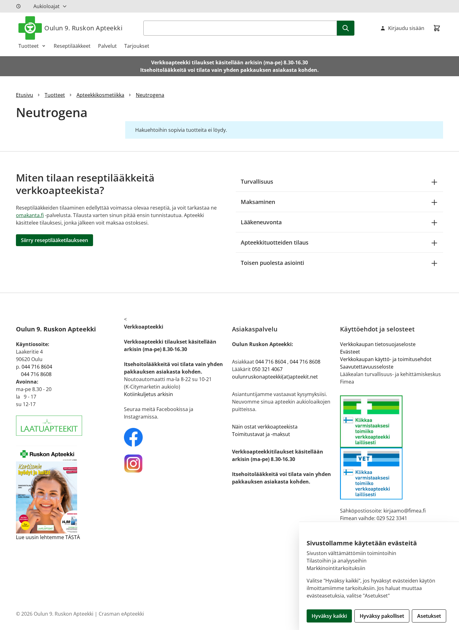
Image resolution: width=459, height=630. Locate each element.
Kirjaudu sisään (406, 28)
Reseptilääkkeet (72, 45)
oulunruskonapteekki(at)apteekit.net (275, 376)
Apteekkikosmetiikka (100, 95)
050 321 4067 (267, 369)
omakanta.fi (30, 215)
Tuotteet (28, 45)
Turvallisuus (257, 181)
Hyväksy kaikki (329, 616)
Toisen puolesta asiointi (272, 262)
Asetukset (429, 616)
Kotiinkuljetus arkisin (148, 394)
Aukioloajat (46, 6)
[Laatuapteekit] (67, 425)
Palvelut (107, 45)
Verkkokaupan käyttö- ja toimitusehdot (386, 359)
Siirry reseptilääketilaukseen (54, 240)
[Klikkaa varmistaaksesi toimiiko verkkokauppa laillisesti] (391, 447)
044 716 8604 (37, 366)
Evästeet (350, 351)
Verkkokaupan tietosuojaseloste (378, 344)
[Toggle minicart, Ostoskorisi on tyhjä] (437, 28)
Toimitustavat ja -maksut (261, 434)
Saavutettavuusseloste (366, 366)
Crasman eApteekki (121, 613)
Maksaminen (258, 202)
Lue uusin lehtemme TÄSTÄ (48, 537)
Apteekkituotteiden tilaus (274, 242)
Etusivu (24, 95)
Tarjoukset (136, 45)
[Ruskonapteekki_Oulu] (175, 437)
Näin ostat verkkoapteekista (265, 426)
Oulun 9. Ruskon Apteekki (83, 28)
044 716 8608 (36, 374)
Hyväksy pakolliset (382, 616)
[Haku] (345, 28)
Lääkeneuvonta (261, 222)
